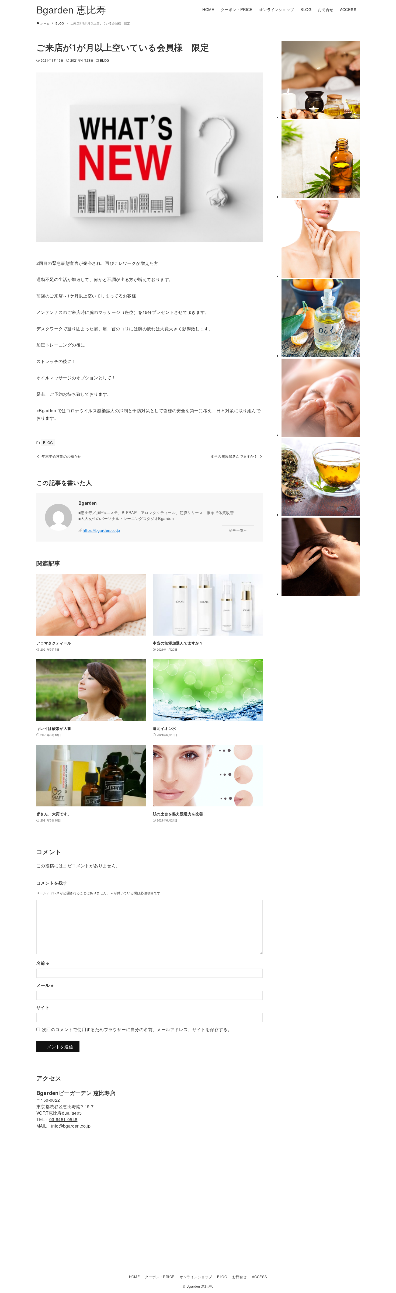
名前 (42, 963)
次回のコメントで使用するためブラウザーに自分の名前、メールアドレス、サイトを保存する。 (137, 1029)
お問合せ (239, 1276)
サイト (43, 1007)
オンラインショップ (196, 1276)
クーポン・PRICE (159, 1276)
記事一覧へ (238, 530)
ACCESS (259, 1276)
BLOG (104, 60)
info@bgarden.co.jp (71, 1126)
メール (44, 985)
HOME (134, 1276)
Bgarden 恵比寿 (71, 9)
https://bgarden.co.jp (101, 530)
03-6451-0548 (63, 1119)
